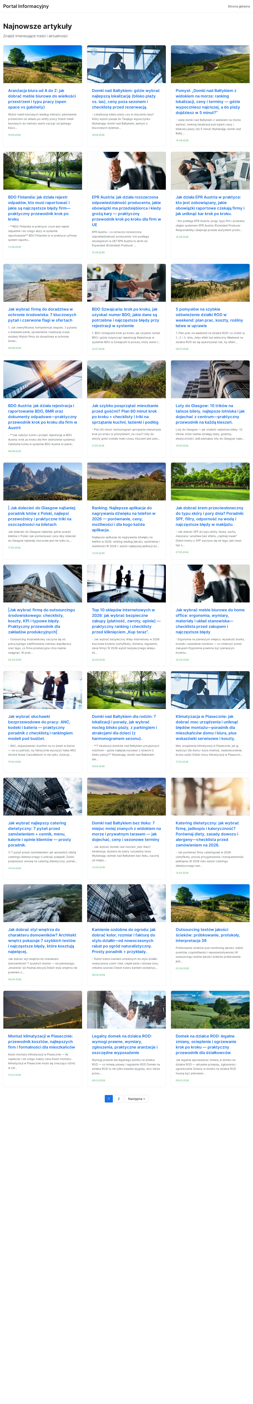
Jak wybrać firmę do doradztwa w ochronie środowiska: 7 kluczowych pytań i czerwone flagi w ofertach (42, 315)
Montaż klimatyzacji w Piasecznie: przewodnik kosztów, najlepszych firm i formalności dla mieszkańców (41, 1042)
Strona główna (239, 6)
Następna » (136, 1099)
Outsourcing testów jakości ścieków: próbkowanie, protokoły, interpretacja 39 (208, 935)
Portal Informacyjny (26, 6)
